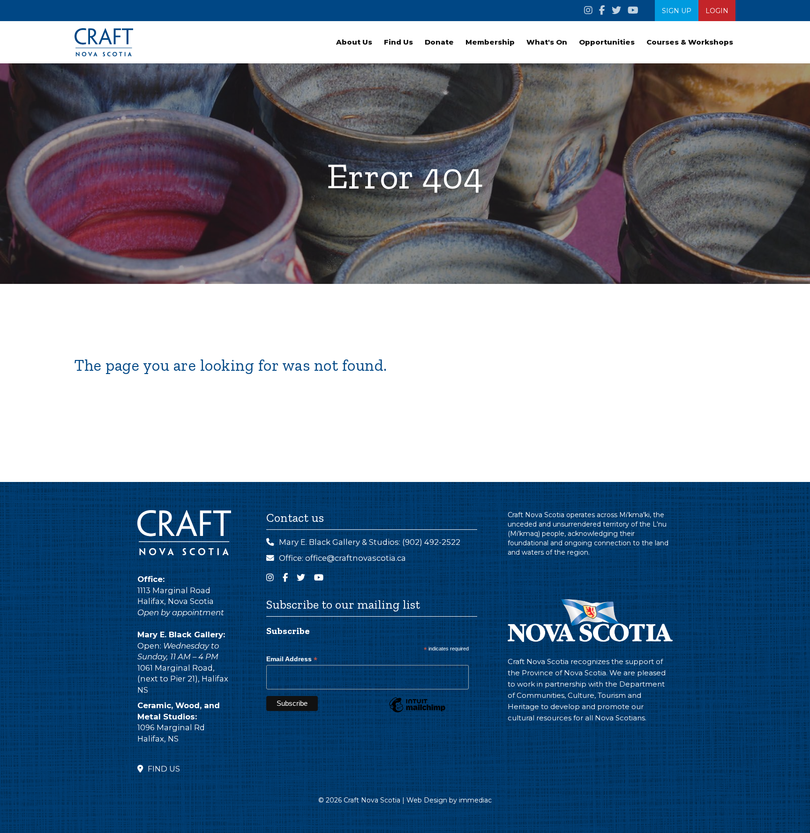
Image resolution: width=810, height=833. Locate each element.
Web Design (426, 800)
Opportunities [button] (607, 42)
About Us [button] (354, 42)
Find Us (398, 42)
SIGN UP (676, 11)
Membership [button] (490, 42)
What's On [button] (546, 42)
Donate (439, 42)
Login (716, 11)
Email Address (291, 659)
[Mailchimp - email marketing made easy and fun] (417, 712)
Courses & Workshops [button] (689, 42)
